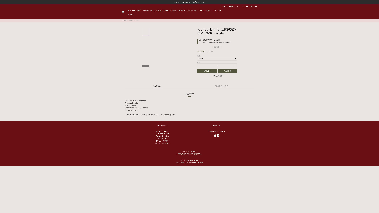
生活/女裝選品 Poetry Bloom (165, 11)
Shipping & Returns (162, 134)
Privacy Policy (162, 138)
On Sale (217, 11)
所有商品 (131, 15)
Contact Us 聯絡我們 (162, 131)
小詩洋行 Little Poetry (187, 11)
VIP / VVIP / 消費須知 (162, 141)
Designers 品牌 (204, 11)
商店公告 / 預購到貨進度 (162, 143)
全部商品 (125, 20)
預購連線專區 (147, 11)
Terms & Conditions (162, 136)
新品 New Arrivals (134, 11)
